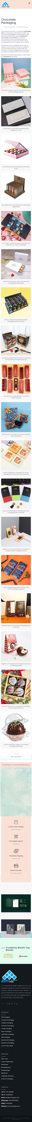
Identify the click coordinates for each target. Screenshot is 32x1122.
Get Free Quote (16, 757)
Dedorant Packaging (7, 1079)
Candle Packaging (6, 1028)
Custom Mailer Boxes (7, 1061)
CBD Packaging (5, 1037)
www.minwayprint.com (10, 1106)
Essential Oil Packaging (7, 1040)
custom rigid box (16, 42)
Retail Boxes (4, 1064)
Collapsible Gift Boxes (7, 1076)
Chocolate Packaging (22, 27)
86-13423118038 (7, 1095)
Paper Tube (4, 1059)
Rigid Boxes (4, 1073)
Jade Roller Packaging (7, 1034)
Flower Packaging (6, 1031)
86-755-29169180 (7, 1092)
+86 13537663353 (9, 1100)
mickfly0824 (6, 1103)
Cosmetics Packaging (7, 1020)
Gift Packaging (5, 1017)
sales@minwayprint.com (10, 1097)
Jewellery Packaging (7, 1023)
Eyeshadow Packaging (7, 1043)
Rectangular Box (6, 1067)
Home (5, 27)
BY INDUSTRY (11, 27)
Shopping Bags (5, 1070)
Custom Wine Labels (7, 1046)
